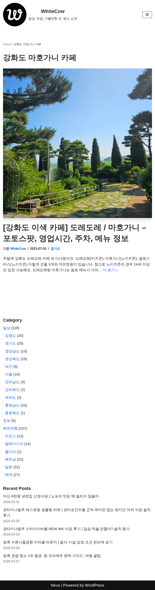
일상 (6, 328)
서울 (8, 374)
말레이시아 (14, 444)
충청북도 (12, 413)
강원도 (10, 336)
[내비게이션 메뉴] (147, 14)
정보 (6, 421)
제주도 (10, 398)
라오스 (10, 436)
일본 (8, 467)
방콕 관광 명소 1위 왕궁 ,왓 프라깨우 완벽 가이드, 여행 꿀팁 (52, 556)
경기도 (55, 248)
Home (7, 44)
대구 (8, 367)
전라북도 (12, 390)
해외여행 (10, 428)
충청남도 (12, 405)
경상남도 (12, 351)
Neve (55, 585)
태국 (8, 475)
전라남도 (12, 382)
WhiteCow (18, 248)
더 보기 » (110, 270)
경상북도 (12, 359)
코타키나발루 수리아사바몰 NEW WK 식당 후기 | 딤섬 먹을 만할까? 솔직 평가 (66, 529)
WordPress (94, 585)
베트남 (10, 459)
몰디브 (10, 452)
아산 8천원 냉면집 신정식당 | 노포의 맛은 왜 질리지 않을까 (51, 496)
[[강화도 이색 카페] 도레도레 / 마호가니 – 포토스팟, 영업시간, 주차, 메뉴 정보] (77, 143)
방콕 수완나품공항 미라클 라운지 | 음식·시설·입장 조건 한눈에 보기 (58, 542)
